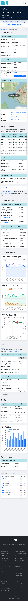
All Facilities (4, 29)
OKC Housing (18, 586)
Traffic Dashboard (5, 560)
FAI (3, 497)
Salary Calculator (5, 566)
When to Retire (19, 571)
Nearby (19, 24)
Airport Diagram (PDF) (20, 75)
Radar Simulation (5, 588)
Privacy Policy (11, 598)
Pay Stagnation (5, 568)
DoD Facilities (4, 556)
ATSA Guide (4, 583)
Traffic (14, 24)
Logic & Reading (5, 590)
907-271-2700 (15, 119)
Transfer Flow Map (15, 351)
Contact (18, 598)
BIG (3, 490)
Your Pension (18, 573)
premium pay (21, 151)
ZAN (15, 72)
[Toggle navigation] (25, 3)
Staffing (17, 22)
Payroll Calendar (5, 571)
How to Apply (4, 581)
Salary (11, 22)
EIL (3, 494)
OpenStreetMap (24, 108)
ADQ (3, 492)
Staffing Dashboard (20, 551)
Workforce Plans (19, 556)
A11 (15, 70)
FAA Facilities (4, 551)
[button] (3, 84)
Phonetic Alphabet (19, 583)
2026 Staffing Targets (20, 553)
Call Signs (17, 581)
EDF (3, 483)
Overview (5, 22)
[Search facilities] (26, 29)
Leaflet (18, 108)
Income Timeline (19, 575)
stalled (9, 191)
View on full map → (14, 110)
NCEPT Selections (19, 560)
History (23, 22)
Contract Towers (5, 553)
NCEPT (8, 24)
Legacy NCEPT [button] (6, 394)
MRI (3, 478)
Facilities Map (4, 558)
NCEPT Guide (18, 558)
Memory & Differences (7, 586)
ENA (3, 488)
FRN (3, 485)
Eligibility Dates (19, 568)
